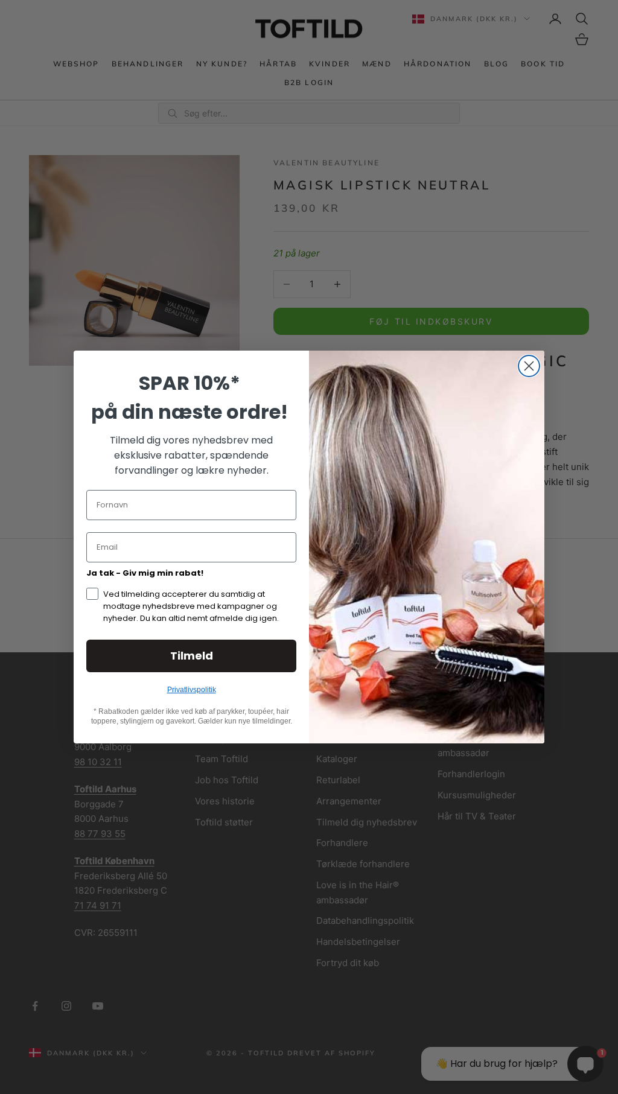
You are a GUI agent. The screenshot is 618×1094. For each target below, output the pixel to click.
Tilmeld (191, 655)
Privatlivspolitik (191, 689)
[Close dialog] (529, 366)
